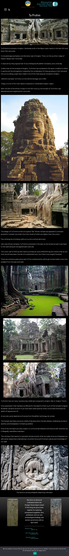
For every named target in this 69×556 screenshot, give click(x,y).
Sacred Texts (47, 6)
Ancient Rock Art (47, 4)
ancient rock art (31, 533)
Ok (35, 553)
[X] (9, 9)
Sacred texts (30, 537)
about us (34, 530)
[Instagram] (6, 10)
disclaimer (34, 538)
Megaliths (46, 2)
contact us (34, 534)
